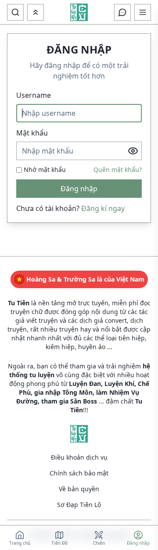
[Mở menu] (35, 12)
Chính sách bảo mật (79, 473)
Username (33, 95)
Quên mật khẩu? (117, 169)
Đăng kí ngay (103, 208)
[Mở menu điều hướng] (142, 12)
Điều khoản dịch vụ (79, 457)
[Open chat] (122, 12)
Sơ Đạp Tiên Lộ (79, 504)
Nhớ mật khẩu (45, 169)
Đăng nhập (79, 188)
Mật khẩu (32, 133)
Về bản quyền (79, 489)
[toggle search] (15, 12)
